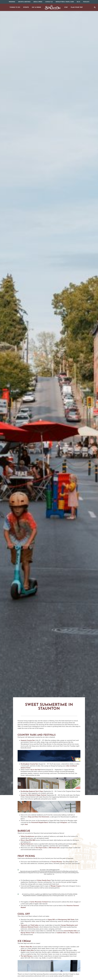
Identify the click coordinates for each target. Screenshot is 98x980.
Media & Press (37, 1)
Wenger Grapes (56, 886)
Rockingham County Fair (29, 764)
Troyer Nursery (56, 861)
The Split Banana (26, 956)
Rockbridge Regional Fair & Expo (32, 791)
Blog (78, 1)
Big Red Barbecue (27, 844)
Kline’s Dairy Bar (26, 946)
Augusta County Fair (28, 740)
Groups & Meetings (24, 1)
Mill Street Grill (54, 847)
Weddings (12, 1)
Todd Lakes (34, 925)
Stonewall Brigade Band (39, 822)
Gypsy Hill (51, 919)
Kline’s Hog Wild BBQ (28, 840)
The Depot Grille (41, 847)
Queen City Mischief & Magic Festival (33, 795)
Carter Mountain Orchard (39, 902)
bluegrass (63, 822)
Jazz (26, 824)
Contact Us (49, 1)
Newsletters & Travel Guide (65, 1)
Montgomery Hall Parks (66, 919)
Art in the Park (36, 769)
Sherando (24, 925)
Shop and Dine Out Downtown (38, 817)
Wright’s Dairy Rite (27, 950)
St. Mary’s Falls (73, 932)
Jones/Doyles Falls (70, 931)
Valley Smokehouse (27, 836)
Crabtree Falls (61, 932)
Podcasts (86, 1)
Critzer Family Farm (44, 880)
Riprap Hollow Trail (27, 932)
